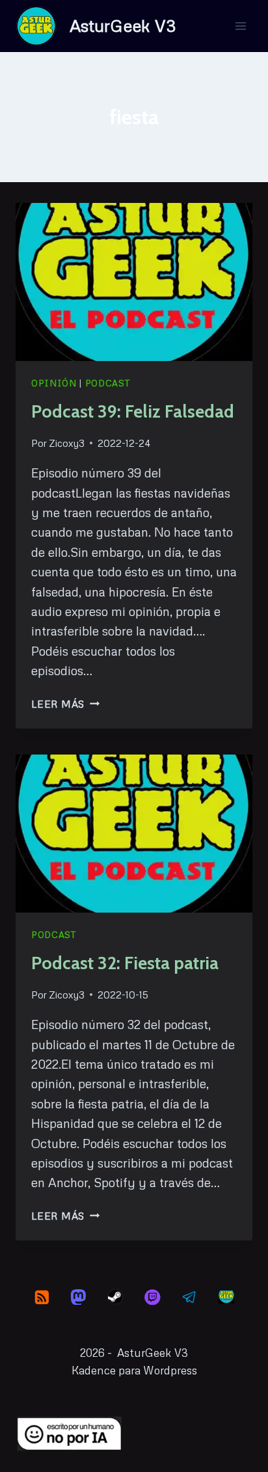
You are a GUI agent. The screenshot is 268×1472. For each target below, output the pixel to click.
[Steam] (115, 1297)
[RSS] (41, 1297)
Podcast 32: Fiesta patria (125, 963)
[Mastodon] (78, 1297)
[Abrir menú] (240, 26)
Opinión (54, 383)
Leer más (65, 704)
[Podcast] (226, 1297)
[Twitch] (152, 1297)
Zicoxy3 (67, 443)
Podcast (108, 383)
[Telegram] (190, 1297)
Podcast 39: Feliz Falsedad (132, 411)
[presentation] (134, 282)
